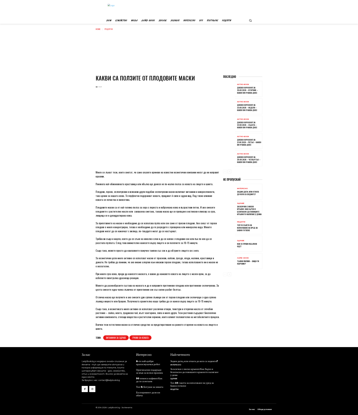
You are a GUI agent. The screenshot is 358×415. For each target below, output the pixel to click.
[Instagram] (92, 389)
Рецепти (109, 29)
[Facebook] (85, 389)
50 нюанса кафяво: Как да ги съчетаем (149, 379)
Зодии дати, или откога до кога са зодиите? (248, 193)
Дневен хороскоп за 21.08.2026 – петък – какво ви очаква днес (249, 142)
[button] (250, 20)
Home (98, 29)
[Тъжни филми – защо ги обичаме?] (229, 261)
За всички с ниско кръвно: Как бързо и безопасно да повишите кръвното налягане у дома (249, 210)
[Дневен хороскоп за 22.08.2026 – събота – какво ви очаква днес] (229, 123)
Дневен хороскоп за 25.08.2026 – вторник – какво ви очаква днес (247, 90)
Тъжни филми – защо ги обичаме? (248, 262)
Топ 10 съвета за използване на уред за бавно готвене (247, 228)
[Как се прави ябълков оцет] (229, 244)
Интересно (242, 188)
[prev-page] (225, 171)
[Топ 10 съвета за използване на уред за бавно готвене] (229, 226)
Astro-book (243, 84)
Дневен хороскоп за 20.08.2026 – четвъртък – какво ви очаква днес (248, 159)
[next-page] (229, 171)
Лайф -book (243, 258)
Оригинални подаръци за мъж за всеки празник (149, 371)
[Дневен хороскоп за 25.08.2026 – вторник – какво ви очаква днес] (229, 89)
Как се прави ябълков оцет (247, 245)
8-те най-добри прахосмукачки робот (148, 362)
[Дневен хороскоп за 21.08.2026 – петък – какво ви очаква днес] (229, 141)
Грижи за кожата (140, 337)
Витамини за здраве (116, 337)
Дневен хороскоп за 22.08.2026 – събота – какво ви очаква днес (247, 125)
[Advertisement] (179, 51)
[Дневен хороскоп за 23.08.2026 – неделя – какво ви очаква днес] (229, 106)
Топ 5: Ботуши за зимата (149, 386)
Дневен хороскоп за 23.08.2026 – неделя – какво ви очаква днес (247, 107)
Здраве (240, 203)
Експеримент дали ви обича (148, 394)
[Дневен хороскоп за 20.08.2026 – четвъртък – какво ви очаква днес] (229, 158)
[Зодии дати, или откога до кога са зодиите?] (229, 192)
